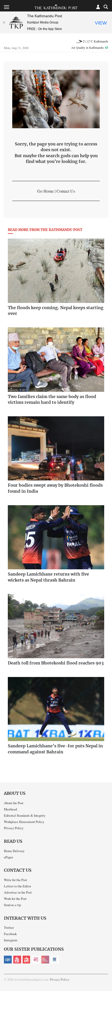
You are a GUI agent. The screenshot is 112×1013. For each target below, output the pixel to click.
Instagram (10, 940)
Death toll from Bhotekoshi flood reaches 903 (56, 663)
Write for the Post (15, 879)
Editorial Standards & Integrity (24, 815)
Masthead (10, 809)
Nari (36, 959)
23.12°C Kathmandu (95, 41)
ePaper (8, 857)
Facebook (10, 933)
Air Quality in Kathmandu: (89, 47)
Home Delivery (14, 851)
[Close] (3, 22)
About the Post (13, 803)
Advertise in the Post (18, 892)
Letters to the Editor (17, 886)
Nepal (26, 959)
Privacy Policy (13, 828)
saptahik (17, 959)
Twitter (9, 927)
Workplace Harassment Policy (24, 821)
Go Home (45, 191)
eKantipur (8, 959)
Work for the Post (15, 898)
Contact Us (66, 191)
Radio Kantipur (45, 959)
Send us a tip (12, 904)
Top (106, 994)
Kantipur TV (55, 959)
